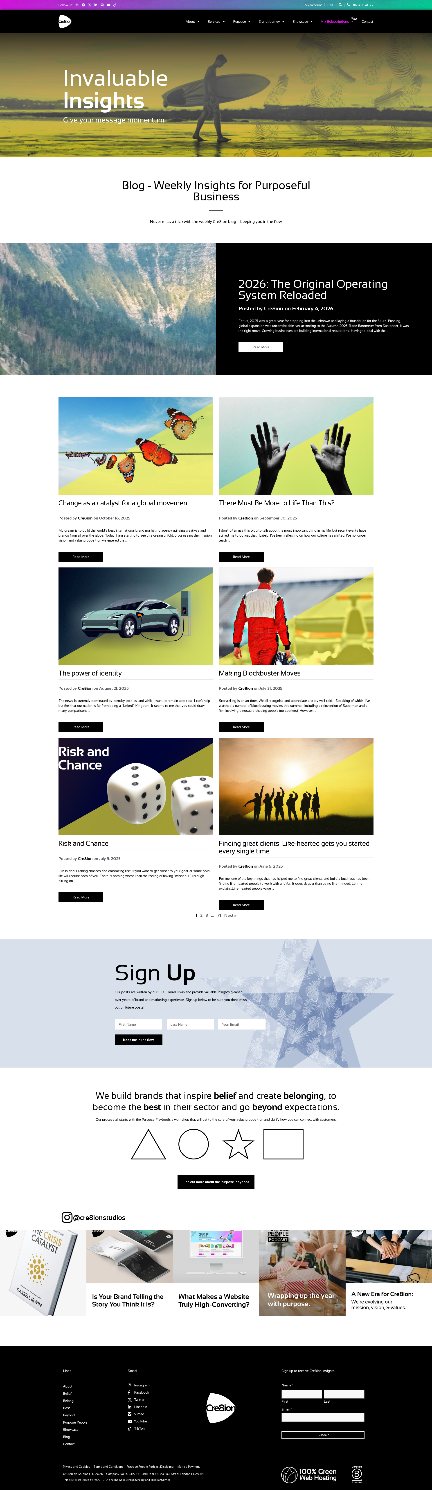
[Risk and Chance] (135, 786)
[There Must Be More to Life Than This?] (296, 446)
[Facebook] (83, 5)
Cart (330, 5)
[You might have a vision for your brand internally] (129, 1273)
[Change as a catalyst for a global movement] (135, 446)
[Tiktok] (115, 5)
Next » (230, 915)
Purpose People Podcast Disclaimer (150, 1466)
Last (327, 1401)
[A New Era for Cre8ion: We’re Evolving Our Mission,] (389, 1273)
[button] (340, 5)
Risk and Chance (84, 843)
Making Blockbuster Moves (260, 673)
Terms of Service (160, 1480)
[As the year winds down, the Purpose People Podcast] (302, 1273)
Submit (323, 1435)
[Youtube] (108, 5)
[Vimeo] (102, 5)
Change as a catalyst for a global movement (123, 503)
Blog (241, 272)
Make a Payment (189, 1466)
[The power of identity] (135, 616)
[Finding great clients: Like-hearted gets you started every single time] (296, 786)
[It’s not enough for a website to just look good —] (216, 1273)
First (284, 1401)
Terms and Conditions (108, 1466)
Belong (68, 1401)
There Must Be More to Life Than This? (277, 503)
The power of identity (90, 673)
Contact (367, 21)
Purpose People (75, 1422)
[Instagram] (77, 5)
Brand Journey (269, 21)
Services (214, 21)
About (190, 21)
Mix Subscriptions (335, 21)
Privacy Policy (136, 1480)
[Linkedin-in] (96, 5)
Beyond (69, 1415)
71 (219, 915)
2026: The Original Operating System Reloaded (313, 290)
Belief (67, 1393)
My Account (313, 5)
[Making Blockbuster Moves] (296, 616)
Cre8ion (85, 518)
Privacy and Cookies (76, 1466)
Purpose (239, 21)
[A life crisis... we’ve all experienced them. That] (43, 1273)
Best (66, 1408)
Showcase (300, 21)
